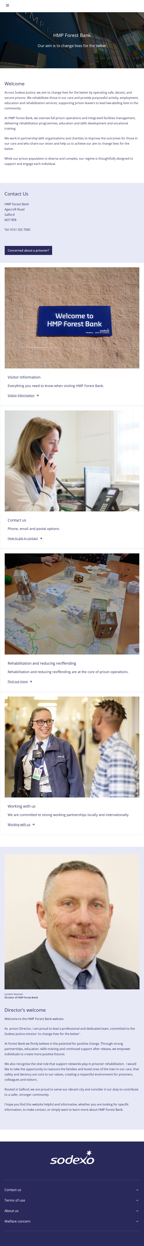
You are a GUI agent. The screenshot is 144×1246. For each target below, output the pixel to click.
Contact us (12, 1189)
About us (11, 1210)
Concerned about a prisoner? (28, 250)
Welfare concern (17, 1221)
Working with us (19, 824)
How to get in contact (23, 538)
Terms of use (14, 1200)
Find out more (18, 681)
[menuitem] (7, 5)
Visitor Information (21, 395)
